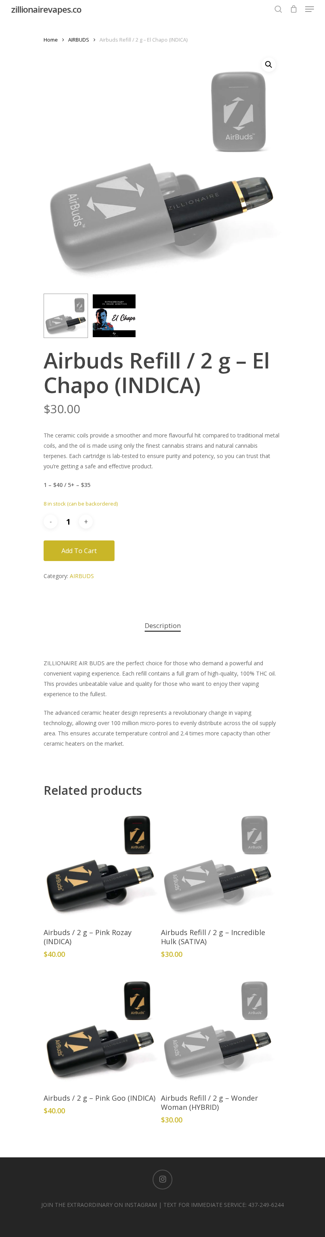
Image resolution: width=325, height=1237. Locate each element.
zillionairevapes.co (46, 9)
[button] (269, 64)
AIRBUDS (78, 39)
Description (163, 625)
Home (51, 39)
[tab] (163, 625)
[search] (278, 9)
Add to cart (79, 550)
